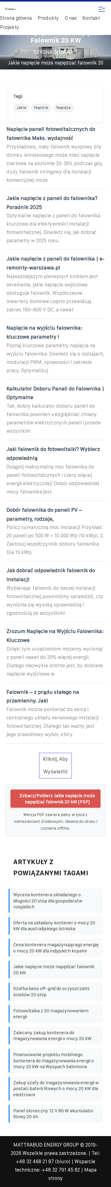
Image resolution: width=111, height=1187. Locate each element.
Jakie (21, 107)
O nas (71, 18)
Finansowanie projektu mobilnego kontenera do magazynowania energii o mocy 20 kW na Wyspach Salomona (53, 1060)
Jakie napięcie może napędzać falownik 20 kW (55, 67)
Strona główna (16, 18)
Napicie (41, 107)
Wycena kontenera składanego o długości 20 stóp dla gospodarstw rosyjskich (47, 900)
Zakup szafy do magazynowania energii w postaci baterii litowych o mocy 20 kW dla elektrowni (56, 1088)
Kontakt (91, 18)
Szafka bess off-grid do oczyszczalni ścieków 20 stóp (51, 991)
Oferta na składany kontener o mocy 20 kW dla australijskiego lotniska (54, 925)
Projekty (9, 27)
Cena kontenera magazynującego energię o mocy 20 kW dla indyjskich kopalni (56, 947)
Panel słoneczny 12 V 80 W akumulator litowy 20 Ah (53, 1113)
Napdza (63, 107)
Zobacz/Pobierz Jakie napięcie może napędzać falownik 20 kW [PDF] (57, 798)
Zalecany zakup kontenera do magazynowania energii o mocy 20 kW (52, 1035)
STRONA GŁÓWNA (53, 52)
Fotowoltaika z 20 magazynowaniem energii (50, 1013)
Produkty (48, 18)
